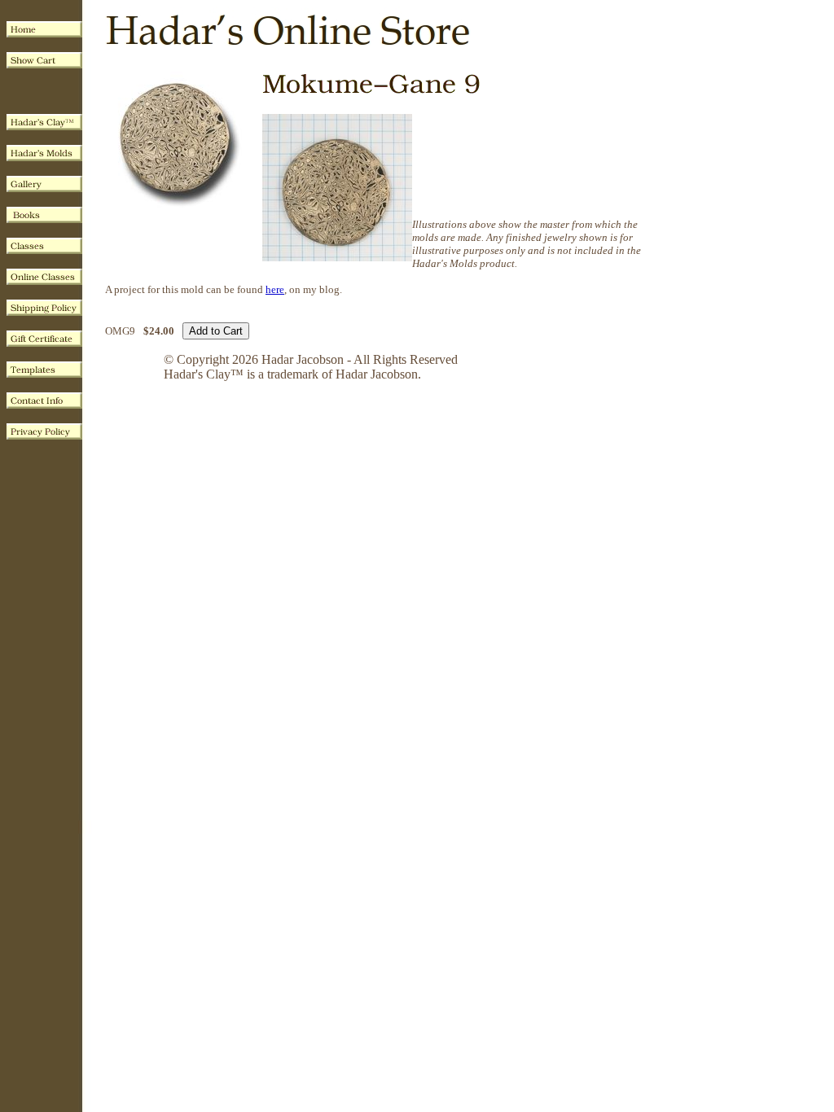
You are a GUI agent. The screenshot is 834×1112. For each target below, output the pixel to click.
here (275, 289)
